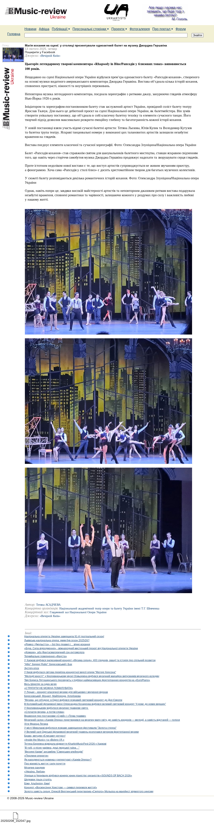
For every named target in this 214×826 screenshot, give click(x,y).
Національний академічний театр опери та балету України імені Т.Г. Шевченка (109, 608)
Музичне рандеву (34, 767)
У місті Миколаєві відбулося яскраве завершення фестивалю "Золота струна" (70, 727)
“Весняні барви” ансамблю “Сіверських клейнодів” (53, 751)
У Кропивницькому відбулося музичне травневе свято (56, 708)
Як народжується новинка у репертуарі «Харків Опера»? (58, 759)
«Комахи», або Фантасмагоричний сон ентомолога (54, 652)
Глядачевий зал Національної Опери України (78, 612)
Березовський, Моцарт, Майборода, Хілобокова (52, 696)
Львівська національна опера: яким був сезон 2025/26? (56, 640)
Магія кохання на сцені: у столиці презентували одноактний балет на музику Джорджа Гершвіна (96, 45)
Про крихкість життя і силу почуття (44, 763)
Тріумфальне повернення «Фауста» (45, 656)
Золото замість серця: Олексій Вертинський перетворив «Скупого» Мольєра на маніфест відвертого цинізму (88, 791)
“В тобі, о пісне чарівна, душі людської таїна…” (51, 747)
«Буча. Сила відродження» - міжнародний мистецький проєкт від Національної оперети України (81, 648)
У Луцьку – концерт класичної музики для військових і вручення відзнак (66, 692)
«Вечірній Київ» (50, 55)
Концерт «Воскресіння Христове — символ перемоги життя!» (60, 787)
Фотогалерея (140, 29)
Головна (13, 34)
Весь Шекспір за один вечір (40, 684)
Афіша (44, 29)
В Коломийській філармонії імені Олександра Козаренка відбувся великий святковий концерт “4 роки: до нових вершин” (95, 704)
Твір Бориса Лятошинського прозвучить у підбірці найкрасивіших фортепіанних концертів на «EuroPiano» (87, 680)
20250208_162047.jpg (16, 820)
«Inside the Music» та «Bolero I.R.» (44, 739)
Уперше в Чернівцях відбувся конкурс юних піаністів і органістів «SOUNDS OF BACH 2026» (78, 775)
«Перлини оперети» (36, 755)
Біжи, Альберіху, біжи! (37, 783)
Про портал (161, 29)
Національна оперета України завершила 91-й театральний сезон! (64, 636)
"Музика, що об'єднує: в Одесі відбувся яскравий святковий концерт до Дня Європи (73, 700)
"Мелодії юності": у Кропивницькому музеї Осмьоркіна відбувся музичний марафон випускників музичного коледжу (91, 676)
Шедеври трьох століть (38, 779)
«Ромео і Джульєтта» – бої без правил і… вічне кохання (57, 644)
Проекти (118, 29)
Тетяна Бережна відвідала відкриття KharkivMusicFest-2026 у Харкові (65, 743)
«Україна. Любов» (34, 771)
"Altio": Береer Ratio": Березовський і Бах (48, 664)
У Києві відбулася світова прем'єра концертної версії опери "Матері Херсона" (70, 672)
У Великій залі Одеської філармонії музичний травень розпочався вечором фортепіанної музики (81, 731)
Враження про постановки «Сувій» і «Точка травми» (55, 715)
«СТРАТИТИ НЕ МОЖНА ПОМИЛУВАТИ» (48, 688)
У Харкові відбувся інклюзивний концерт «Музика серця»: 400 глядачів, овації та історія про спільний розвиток (89, 660)
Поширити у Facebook (40, 52)
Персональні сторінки (90, 29)
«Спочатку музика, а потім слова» (44, 712)
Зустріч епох (31, 668)
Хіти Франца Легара (36, 723)
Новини (30, 29)
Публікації (60, 29)
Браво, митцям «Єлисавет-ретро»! (44, 735)
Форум (181, 29)
